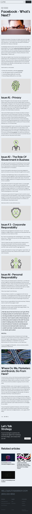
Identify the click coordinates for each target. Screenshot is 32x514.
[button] (24, 2)
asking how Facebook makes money (22, 48)
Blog (12, 501)
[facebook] (4, 416)
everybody (20, 70)
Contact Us (27, 438)
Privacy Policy (24, 509)
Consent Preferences (25, 510)
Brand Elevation (4, 505)
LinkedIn (23, 503)
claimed (15, 132)
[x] (7, 416)
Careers (13, 509)
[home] (3, 2)
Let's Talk (28, 1)
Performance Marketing (5, 503)
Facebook (24, 501)
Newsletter (14, 503)
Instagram (24, 505)
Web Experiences (4, 501)
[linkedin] (6, 416)
